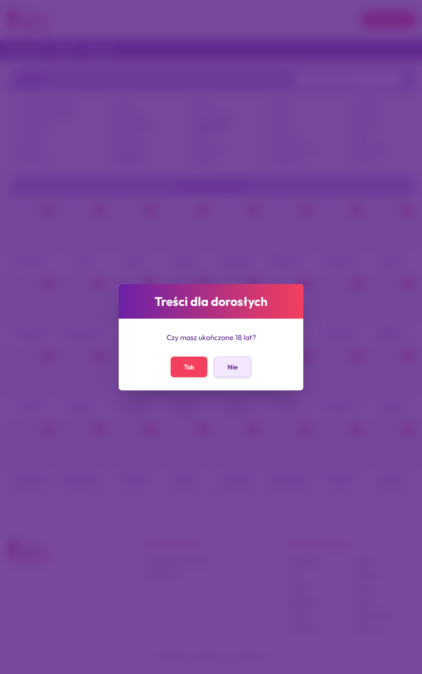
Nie (232, 367)
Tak (189, 367)
